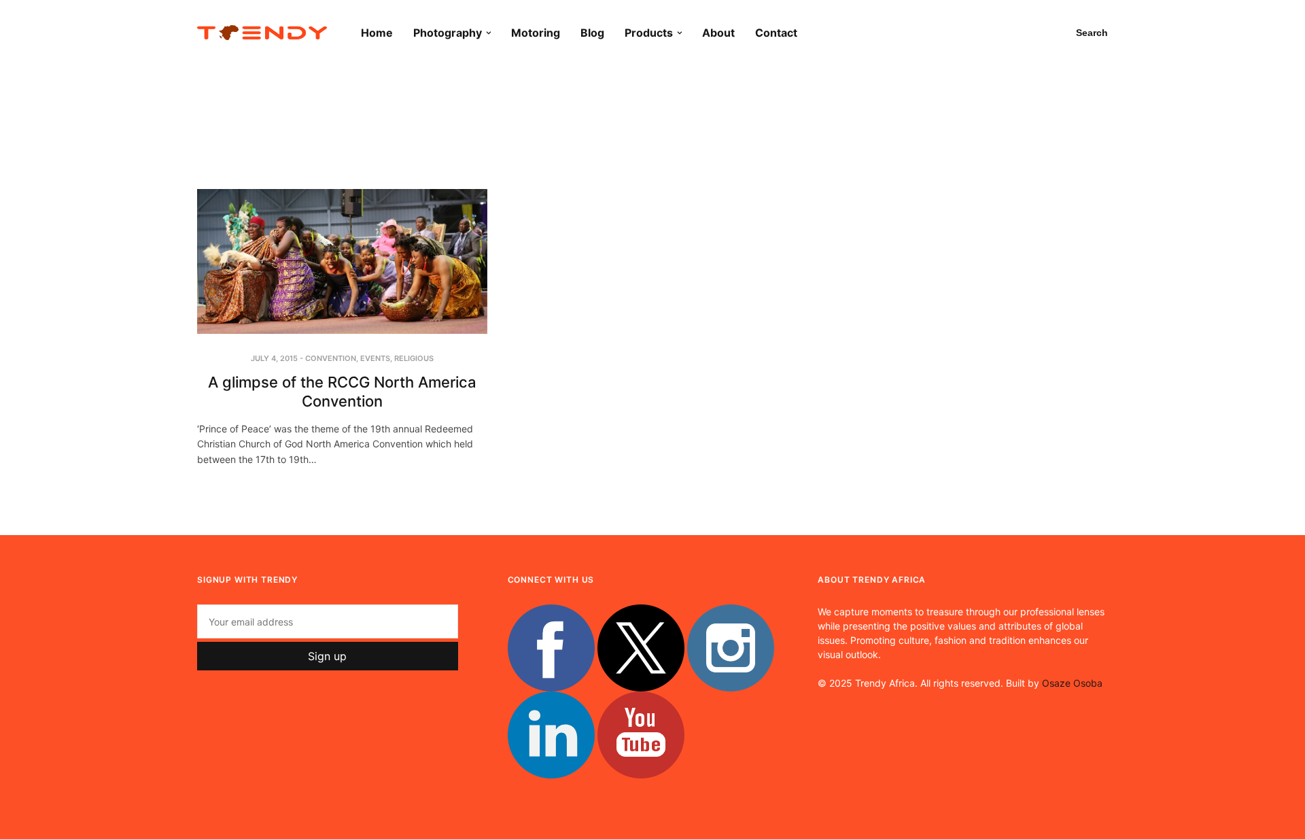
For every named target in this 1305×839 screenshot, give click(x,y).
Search (1092, 32)
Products (649, 32)
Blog (592, 32)
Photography (447, 32)
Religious (414, 358)
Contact (776, 32)
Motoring (535, 32)
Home (377, 32)
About (718, 32)
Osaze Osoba (1072, 683)
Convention (330, 358)
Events (375, 358)
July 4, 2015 (274, 358)
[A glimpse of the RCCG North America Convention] (342, 261)
